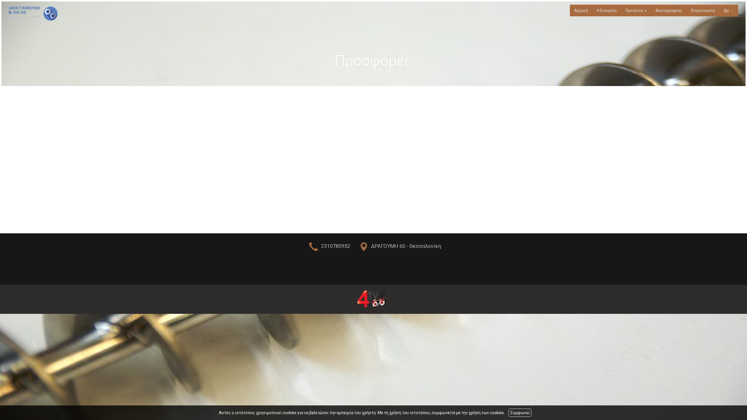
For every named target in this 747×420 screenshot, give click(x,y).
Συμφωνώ (520, 412)
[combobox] (728, 11)
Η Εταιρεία (607, 10)
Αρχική (581, 10)
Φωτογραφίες (668, 10)
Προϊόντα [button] (634, 10)
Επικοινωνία (703, 10)
